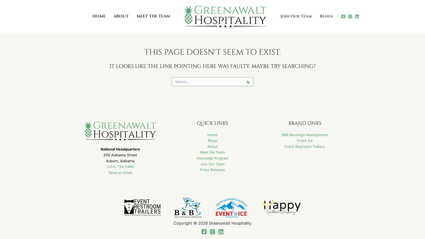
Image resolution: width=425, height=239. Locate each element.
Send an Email (120, 172)
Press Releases (212, 170)
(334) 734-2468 (120, 166)
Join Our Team (212, 164)
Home (212, 135)
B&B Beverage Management (305, 135)
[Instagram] (350, 16)
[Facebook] (343, 16)
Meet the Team (212, 152)
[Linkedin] (357, 16)
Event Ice (305, 140)
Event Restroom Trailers (305, 146)
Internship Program (212, 158)
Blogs (212, 140)
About (212, 146)
